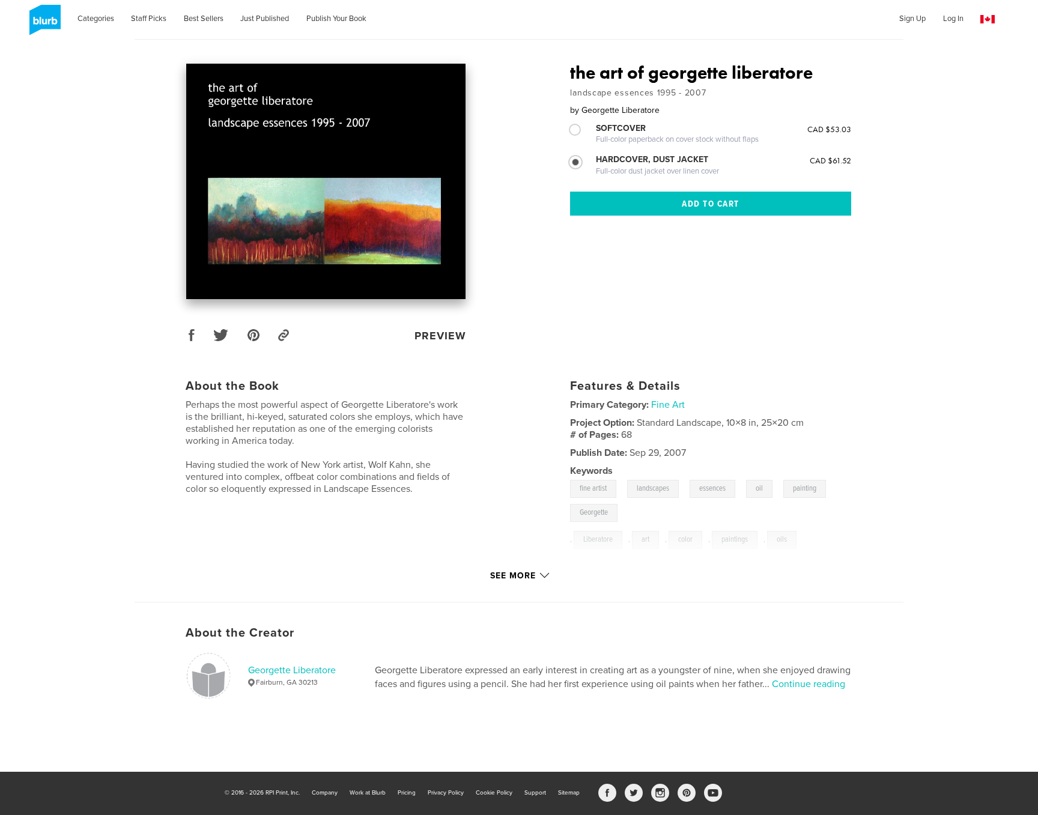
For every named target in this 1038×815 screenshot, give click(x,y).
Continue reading (808, 684)
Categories (95, 18)
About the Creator (240, 633)
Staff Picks (148, 18)
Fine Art (668, 405)
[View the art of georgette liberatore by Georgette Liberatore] (326, 181)
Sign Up (912, 18)
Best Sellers (203, 18)
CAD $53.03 (829, 129)
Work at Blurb (368, 792)
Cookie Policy (494, 792)
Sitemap (569, 792)
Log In (953, 18)
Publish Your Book (336, 18)
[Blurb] (43, 24)
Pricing (407, 792)
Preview (440, 335)
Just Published (264, 18)
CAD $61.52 (830, 160)
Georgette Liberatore (292, 670)
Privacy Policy (446, 792)
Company (325, 792)
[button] (987, 19)
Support (535, 792)
